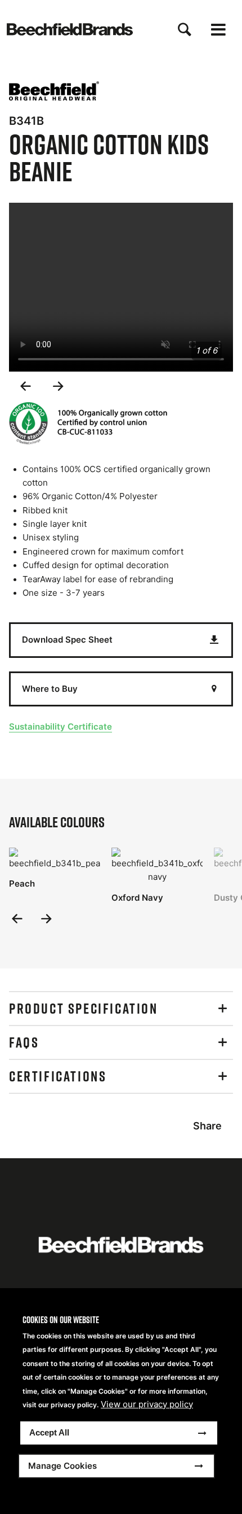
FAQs (24, 1042)
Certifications (57, 1076)
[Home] (70, 29)
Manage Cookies (62, 1465)
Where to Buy (50, 688)
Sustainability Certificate (60, 726)
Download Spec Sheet (67, 639)
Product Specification (83, 1008)
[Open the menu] (218, 29)
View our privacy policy (147, 1404)
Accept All (49, 1432)
